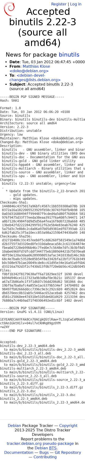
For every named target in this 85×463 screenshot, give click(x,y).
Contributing (45, 457)
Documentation (18, 452)
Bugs (44, 452)
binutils (69, 54)
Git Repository (68, 452)
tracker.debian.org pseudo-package (40, 443)
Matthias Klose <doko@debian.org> (29, 68)
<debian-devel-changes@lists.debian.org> (35, 77)
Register (59, 4)
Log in (75, 4)
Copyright (68, 425)
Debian (14, 425)
